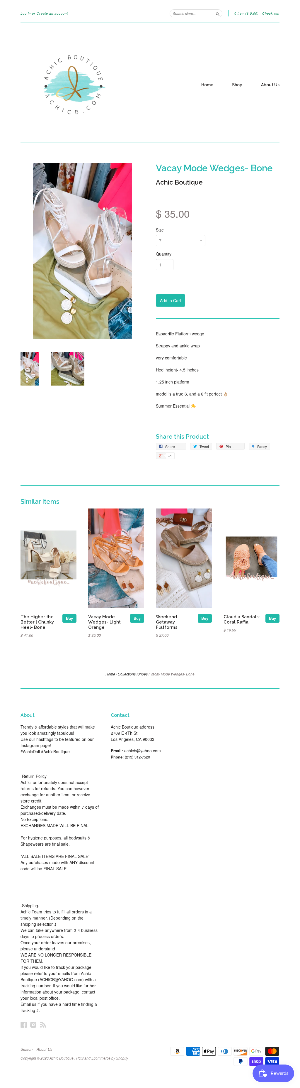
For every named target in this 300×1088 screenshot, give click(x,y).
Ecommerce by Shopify (109, 1057)
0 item (246, 13)
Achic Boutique (179, 182)
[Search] (217, 13)
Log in (26, 13)
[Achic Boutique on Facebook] (24, 1024)
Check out (270, 13)
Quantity (163, 254)
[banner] (74, 83)
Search (27, 1049)
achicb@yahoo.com (142, 751)
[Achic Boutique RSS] (43, 1024)
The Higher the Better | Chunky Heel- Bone (37, 622)
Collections (127, 673)
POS (79, 1057)
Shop (237, 84)
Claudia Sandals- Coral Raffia (242, 619)
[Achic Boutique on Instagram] (33, 1024)
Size (160, 230)
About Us (270, 84)
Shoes (142, 673)
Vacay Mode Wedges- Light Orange (104, 622)
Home (207, 84)
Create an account (52, 13)
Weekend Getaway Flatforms (167, 622)
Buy (69, 618)
